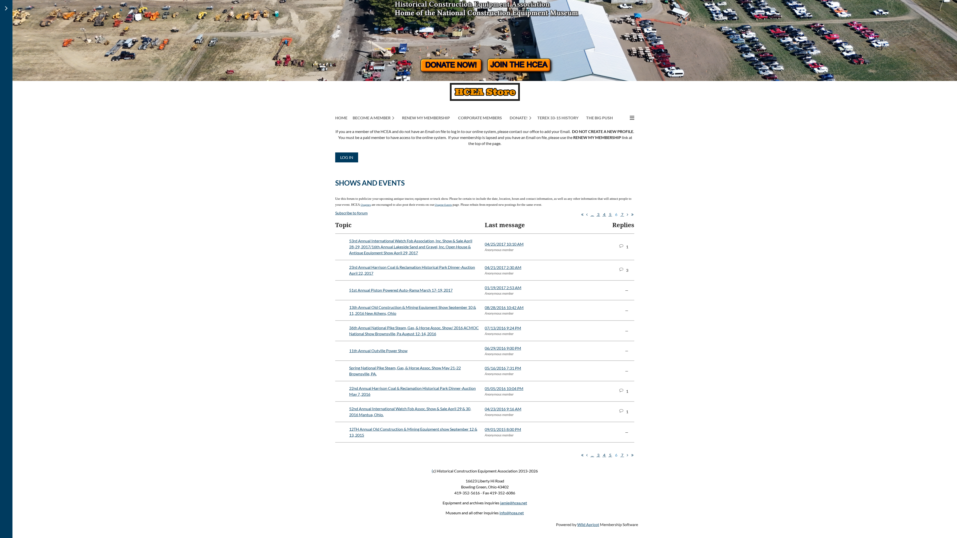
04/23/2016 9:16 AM (503, 408)
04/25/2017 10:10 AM (504, 244)
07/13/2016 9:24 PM (503, 328)
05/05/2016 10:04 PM (504, 388)
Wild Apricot (588, 524)
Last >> (632, 214)
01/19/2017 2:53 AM (503, 287)
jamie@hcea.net (513, 502)
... (592, 214)
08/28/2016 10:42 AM (504, 307)
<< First (582, 214)
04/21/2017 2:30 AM (503, 267)
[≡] (626, 118)
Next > (628, 214)
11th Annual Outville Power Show (378, 350)
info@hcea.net (511, 512)
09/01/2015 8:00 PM (503, 429)
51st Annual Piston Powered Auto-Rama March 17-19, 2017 (401, 290)
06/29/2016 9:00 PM (503, 348)
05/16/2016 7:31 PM (503, 368)
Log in (346, 157)
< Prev (587, 214)
